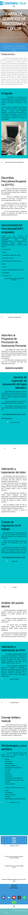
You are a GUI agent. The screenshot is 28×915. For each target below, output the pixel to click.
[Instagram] (19, 897)
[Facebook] (4, 897)
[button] (14, 6)
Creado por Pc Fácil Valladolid (16, 912)
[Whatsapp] (24, 897)
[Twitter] (9, 897)
